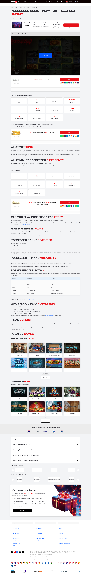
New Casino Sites (16, 541)
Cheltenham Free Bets (17, 548)
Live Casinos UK (16, 531)
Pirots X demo (64, 327)
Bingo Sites (15, 538)
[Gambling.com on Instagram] (20, 559)
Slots (24, 7)
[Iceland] (45, 566)
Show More (45, 377)
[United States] (15, 569)
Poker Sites (15, 543)
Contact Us (61, 536)
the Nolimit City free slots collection (41, 341)
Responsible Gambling (63, 541)
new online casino (49, 315)
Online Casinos (19, 7)
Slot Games (28, 7)
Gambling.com (13, 7)
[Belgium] (21, 566)
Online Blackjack (39, 533)
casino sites (75, 222)
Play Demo (45, 55)
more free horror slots (26, 224)
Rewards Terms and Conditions (64, 546)
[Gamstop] (13, 574)
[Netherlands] (64, 566)
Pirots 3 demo (31, 299)
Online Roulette (39, 536)
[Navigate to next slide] (78, 471)
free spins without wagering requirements (36, 253)
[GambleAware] (38, 574)
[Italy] (57, 566)
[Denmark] (36, 566)
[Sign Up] (67, 2)
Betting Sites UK (16, 533)
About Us (60, 529)
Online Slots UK (38, 529)
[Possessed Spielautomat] (39, 566)
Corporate (60, 538)
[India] (51, 566)
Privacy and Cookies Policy (47, 559)
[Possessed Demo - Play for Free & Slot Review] (12, 566)
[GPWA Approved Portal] (77, 574)
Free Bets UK (38, 538)
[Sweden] (12, 569)
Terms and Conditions (35, 559)
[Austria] (18, 566)
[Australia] (15, 566)
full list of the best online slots (35, 165)
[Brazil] (27, 566)
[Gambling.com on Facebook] (17, 559)
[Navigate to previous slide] (13, 471)
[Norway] (70, 566)
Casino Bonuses (39, 531)
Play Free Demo (19, 348)
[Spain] (79, 566)
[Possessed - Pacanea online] (76, 566)
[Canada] (30, 566)
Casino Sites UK (16, 529)
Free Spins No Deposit (40, 543)
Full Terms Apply (49, 142)
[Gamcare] (24, 574)
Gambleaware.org (25, 88)
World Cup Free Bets (16, 546)
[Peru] (73, 566)
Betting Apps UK (16, 536)
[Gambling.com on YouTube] (15, 559)
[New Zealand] (67, 566)
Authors (60, 531)
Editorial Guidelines (62, 533)
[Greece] (42, 566)
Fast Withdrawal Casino (40, 541)
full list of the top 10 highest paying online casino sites (51, 156)
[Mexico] (61, 566)
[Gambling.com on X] (12, 559)
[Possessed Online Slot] (54, 566)
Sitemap (60, 543)
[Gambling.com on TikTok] (23, 559)
